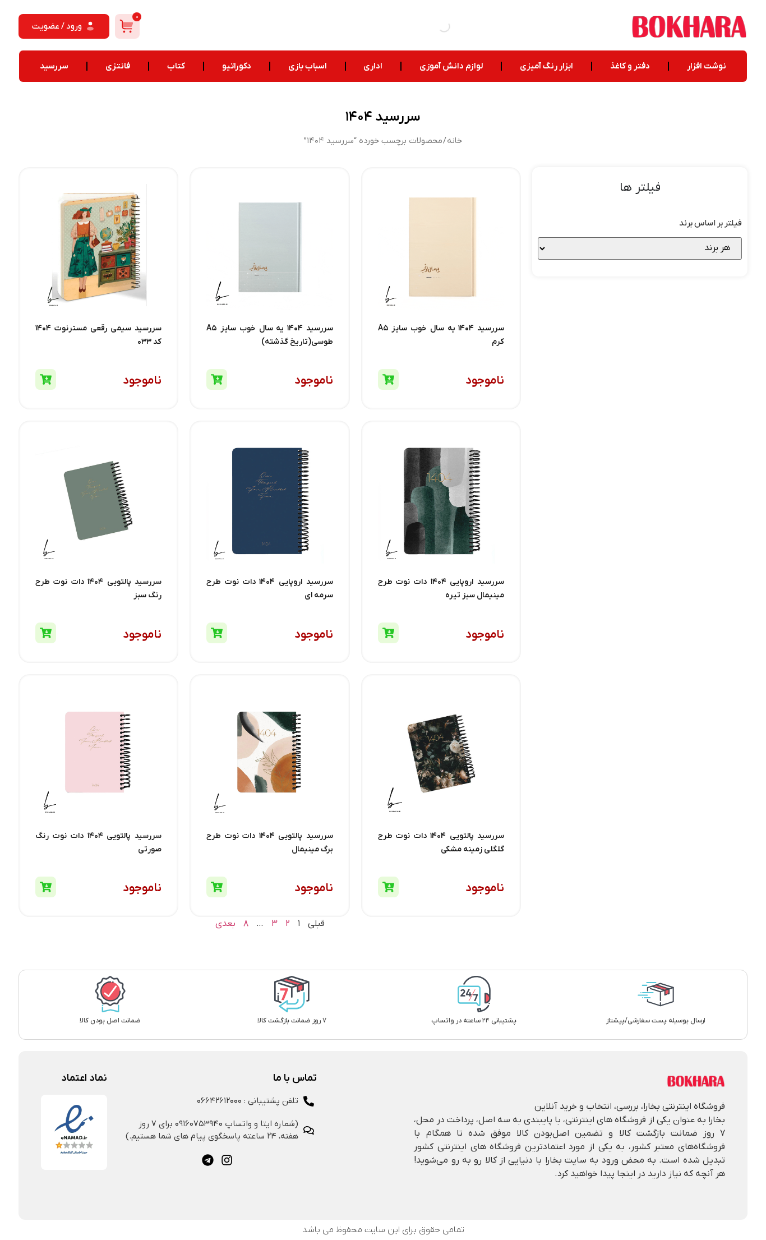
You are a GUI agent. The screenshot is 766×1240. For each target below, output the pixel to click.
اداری (372, 66)
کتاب (176, 66)
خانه (454, 141)
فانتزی (117, 66)
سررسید (54, 66)
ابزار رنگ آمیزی (546, 66)
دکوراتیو (236, 66)
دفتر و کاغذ (630, 66)
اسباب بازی (307, 66)
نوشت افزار (706, 66)
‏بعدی (225, 923)
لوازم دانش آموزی (451, 66)
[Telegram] (208, 1160)
